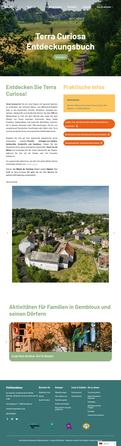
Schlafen (72, 6)
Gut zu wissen (104, 6)
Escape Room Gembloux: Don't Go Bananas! (32, 356)
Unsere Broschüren (96, 415)
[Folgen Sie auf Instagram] (12, 419)
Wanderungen (61, 392)
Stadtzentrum (44, 392)
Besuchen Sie (11, 6)
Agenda (87, 6)
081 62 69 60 (11, 413)
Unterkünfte (76, 396)
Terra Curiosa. (32, 164)
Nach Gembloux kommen (94, 397)
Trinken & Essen (53, 6)
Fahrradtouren (61, 396)
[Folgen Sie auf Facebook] (7, 419)
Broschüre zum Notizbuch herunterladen (86, 134)
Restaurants (76, 392)
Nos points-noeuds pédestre (63, 408)
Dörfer (41, 396)
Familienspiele (61, 400)
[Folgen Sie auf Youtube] (17, 419)
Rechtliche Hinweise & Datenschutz (34, 440)
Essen (73, 387)
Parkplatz (91, 402)
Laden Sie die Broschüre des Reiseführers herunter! (86, 124)
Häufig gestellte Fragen (94, 406)
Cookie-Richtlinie (57, 440)
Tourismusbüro (94, 392)
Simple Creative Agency (92, 440)
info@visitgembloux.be (16, 408)
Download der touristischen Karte (82, 142)
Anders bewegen (62, 404)
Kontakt (91, 411)
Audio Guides (44, 400)
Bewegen (31, 6)
